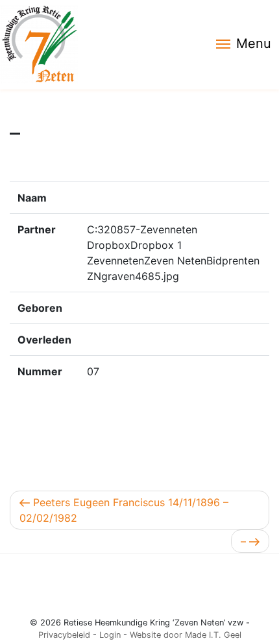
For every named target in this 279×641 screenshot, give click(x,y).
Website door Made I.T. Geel (185, 635)
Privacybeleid (64, 635)
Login (110, 635)
